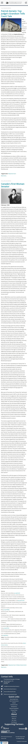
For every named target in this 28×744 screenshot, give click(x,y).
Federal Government (22, 665)
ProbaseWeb (24, 741)
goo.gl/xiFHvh (6, 628)
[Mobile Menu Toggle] (2, 3)
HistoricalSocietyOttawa (9, 691)
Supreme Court (12, 173)
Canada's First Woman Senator (12, 185)
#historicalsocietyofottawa (10, 694)
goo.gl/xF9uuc (5, 635)
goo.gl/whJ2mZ (21, 600)
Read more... (4, 175)
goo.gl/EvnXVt (17, 593)
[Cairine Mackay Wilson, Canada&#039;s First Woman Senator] (11, 196)
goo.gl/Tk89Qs (6, 609)
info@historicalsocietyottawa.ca (11, 686)
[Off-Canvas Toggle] (26, 3)
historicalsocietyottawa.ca (10, 689)
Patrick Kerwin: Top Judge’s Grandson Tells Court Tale (13, 14)
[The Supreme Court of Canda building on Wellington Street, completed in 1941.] (11, 25)
